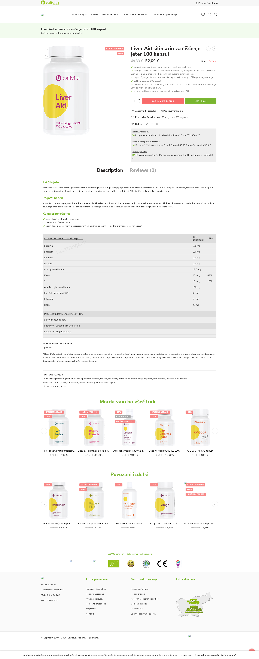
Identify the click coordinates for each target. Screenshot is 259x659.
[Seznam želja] (46, 49)
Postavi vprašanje (173, 110)
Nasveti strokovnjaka (104, 14)
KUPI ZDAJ (201, 101)
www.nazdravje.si (49, 599)
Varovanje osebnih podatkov (145, 598)
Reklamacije (137, 608)
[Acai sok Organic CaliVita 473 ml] (129, 427)
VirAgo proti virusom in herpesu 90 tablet (165, 523)
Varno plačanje (139, 151)
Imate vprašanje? (140, 131)
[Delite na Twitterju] (147, 124)
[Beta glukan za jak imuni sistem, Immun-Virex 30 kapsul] (208, 48)
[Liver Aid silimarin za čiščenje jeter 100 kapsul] (84, 91)
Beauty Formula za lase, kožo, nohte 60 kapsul (94, 450)
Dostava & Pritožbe (145, 110)
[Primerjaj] (46, 56)
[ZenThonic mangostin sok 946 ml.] (129, 500)
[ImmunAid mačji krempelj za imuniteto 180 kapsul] (59, 500)
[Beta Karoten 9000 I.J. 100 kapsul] (165, 427)
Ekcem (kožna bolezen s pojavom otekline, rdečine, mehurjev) (88, 378)
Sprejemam (227, 654)
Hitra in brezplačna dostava (146, 141)
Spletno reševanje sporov (143, 613)
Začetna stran (48, 33)
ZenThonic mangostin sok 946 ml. (129, 523)
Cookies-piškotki (139, 603)
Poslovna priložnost (96, 603)
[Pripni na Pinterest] (157, 124)
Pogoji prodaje (138, 593)
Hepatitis (148, 378)
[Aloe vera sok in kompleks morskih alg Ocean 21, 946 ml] (200, 500)
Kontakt (90, 613)
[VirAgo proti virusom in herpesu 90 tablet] (165, 500)
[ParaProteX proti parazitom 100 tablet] (59, 427)
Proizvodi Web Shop (96, 588)
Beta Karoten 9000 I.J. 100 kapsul (165, 450)
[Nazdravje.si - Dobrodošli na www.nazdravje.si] (48, 14)
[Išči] (216, 14)
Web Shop (78, 14)
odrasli (63, 386)
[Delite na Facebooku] (152, 124)
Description (110, 170)
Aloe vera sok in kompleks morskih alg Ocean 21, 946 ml (200, 523)
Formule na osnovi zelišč (70, 33)
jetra (57, 386)
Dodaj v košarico (163, 101)
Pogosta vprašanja (165, 14)
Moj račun (91, 608)
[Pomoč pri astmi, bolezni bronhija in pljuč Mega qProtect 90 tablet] (214, 48)
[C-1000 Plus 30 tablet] (200, 427)
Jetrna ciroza (159, 378)
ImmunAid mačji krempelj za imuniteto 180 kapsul (59, 523)
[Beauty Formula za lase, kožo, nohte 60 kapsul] (94, 427)
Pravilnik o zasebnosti (207, 654)
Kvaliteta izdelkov (135, 14)
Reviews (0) (143, 170)
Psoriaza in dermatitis (176, 378)
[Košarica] (196, 15)
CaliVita (212, 61)
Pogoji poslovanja (140, 588)
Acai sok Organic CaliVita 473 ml (129, 450)
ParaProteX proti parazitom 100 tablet (59, 450)
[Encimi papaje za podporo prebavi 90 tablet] (94, 500)
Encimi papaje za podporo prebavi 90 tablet (94, 523)
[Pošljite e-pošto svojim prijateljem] (163, 124)
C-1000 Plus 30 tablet (200, 450)
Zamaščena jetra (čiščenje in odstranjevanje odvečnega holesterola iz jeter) (79, 382)
